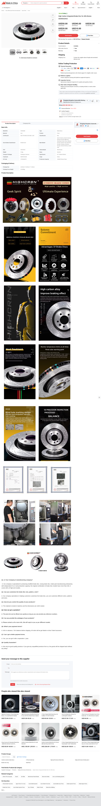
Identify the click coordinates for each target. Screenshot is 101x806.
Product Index (76, 795)
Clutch (16, 776)
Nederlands (53, 797)
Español (20, 797)
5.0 (81, 126)
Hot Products (14, 795)
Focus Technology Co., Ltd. (40, 800)
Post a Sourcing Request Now (42, 684)
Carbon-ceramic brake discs (7, 760)
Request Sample (86, 39)
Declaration (66, 800)
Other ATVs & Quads (7, 776)
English (15, 797)
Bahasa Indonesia (91, 797)
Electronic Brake (45, 776)
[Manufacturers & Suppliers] (9, 3)
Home (2, 10)
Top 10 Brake (31, 787)
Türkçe (79, 797)
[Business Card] (97, 130)
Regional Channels (68, 795)
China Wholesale (44, 795)
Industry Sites (60, 795)
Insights (87, 795)
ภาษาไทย (75, 797)
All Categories (6, 7)
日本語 (66, 797)
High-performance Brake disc (57, 760)
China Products (21, 795)
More (2, 790)
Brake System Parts (71, 783)
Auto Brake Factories (45, 783)
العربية (58, 797)
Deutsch (47, 797)
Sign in (98, 4)
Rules (98, 7)
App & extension (81, 7)
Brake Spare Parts (83, 783)
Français (31, 797)
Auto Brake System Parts (19, 787)
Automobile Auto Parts (58, 783)
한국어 (62, 797)
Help (73, 7)
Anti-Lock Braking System (58, 776)
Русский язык (37, 797)
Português (26, 797)
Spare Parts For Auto (20, 783)
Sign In (60, 116)
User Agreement (59, 800)
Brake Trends (40, 787)
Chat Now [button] (90, 35)
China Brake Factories (8, 783)
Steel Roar (28, 762)
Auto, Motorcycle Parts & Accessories (13, 10)
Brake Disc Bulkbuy (50, 787)
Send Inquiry (68, 35)
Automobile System (33, 783)
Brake (29, 10)
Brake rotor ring (5, 762)
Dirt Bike (23, 776)
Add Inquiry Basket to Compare (29, 57)
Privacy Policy (72, 800)
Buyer (65, 7)
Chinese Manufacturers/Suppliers (33, 795)
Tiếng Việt (84, 797)
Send (13, 684)
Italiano (43, 797)
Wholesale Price (52, 795)
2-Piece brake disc (30, 760)
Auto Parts (24, 10)
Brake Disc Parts (6, 787)
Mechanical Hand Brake (33, 776)
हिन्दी (70, 797)
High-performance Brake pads (82, 760)
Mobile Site (82, 795)
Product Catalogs (22, 757)
